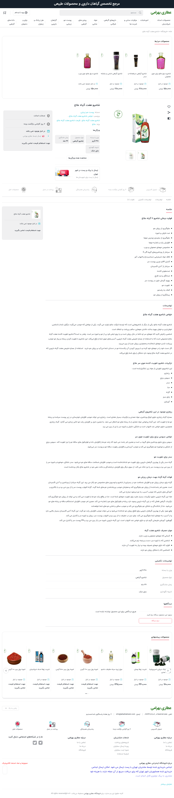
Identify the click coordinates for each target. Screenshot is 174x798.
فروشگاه (164, 31)
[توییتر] (35, 743)
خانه (170, 31)
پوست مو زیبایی (87, 112)
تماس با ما (167, 742)
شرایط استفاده (123, 754)
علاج (94, 124)
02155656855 (161, 714)
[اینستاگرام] (40, 743)
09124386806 (150, 714)
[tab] (168, 200)
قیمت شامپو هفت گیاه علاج (68, 120)
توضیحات (158, 199)
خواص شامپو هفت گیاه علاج (81, 116)
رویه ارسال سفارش (121, 746)
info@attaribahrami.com (125, 714)
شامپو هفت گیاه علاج (91, 120)
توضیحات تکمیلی (144, 199)
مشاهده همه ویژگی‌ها (77, 158)
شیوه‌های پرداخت (122, 742)
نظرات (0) (130, 199)
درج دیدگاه (155, 621)
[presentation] (168, 670)
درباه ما (169, 746)
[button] (88, 693)
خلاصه (168, 199)
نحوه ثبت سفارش (121, 750)
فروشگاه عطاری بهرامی (92, 793)
